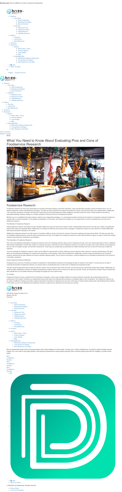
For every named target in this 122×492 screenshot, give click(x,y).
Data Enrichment (23, 24)
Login (13, 65)
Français (8, 134)
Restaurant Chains (23, 30)
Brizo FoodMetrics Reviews (10, 358)
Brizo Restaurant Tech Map (26, 62)
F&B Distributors (23, 31)
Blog (19, 54)
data (108, 209)
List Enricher (18, 39)
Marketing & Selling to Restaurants (28, 58)
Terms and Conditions (17, 490)
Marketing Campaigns (24, 22)
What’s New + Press (24, 49)
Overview (17, 37)
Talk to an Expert (15, 67)
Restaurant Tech (23, 28)
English (2, 134)
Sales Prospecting (23, 20)
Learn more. (46, 3)
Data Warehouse (19, 41)
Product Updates (23, 50)
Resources (13, 45)
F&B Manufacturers (24, 33)
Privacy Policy (14, 488)
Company (13, 43)
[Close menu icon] (16, 78)
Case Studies (22, 52)
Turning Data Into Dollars (25, 60)
